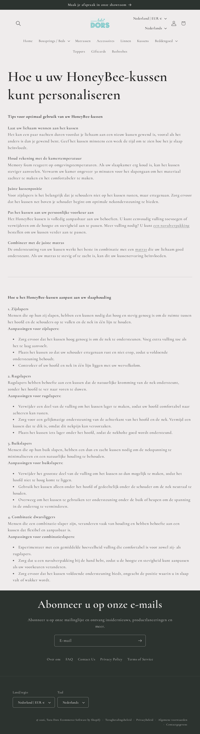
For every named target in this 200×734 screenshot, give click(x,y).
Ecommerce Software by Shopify (80, 719)
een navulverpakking (171, 225)
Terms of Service (140, 659)
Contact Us (86, 659)
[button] (18, 23)
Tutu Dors (52, 719)
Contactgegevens (176, 724)
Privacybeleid (144, 719)
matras (141, 249)
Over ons (54, 659)
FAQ (69, 659)
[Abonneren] (140, 641)
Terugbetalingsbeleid (118, 719)
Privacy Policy (111, 659)
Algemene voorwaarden (172, 719)
